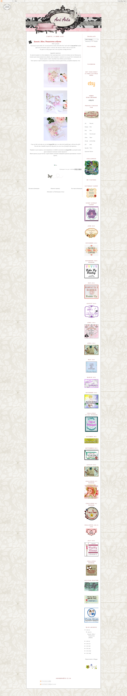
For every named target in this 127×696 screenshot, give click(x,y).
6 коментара (72, 169)
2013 (87, 648)
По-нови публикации (34, 188)
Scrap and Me (74, 45)
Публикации (46, 681)
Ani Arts (62, 19)
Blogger (95, 659)
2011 (87, 653)
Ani (85, 123)
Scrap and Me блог (41, 153)
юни (89, 632)
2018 (87, 630)
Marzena (91, 123)
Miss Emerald (92, 134)
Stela (90, 144)
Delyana (86, 127)
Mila (90, 127)
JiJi (85, 144)
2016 (87, 641)
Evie (86, 134)
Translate (96, 41)
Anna (58, 47)
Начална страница (55, 188)
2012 (87, 651)
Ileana (86, 137)
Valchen (91, 151)
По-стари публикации (76, 188)
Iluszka (86, 141)
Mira (90, 130)
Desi (86, 130)
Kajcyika (86, 148)
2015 (87, 643)
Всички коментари (48, 684)
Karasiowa (87, 151)
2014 (87, 646)
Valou (90, 148)
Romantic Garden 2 (46, 47)
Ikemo (90, 137)
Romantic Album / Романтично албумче (47, 42)
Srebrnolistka (92, 141)
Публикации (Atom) (59, 192)
